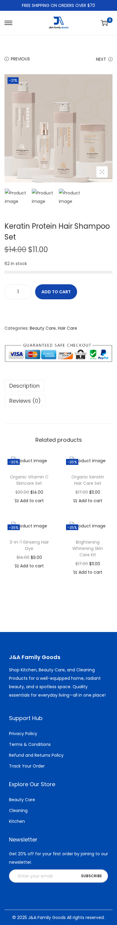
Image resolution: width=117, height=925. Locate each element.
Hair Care (67, 328)
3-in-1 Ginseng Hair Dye (29, 545)
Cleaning (18, 810)
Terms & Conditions (30, 744)
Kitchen (17, 821)
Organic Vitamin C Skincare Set (29, 480)
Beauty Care (43, 328)
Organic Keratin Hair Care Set (87, 480)
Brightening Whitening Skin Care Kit (87, 548)
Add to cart (56, 292)
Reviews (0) (25, 400)
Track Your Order (27, 766)
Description (24, 385)
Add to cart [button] (32, 501)
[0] (104, 22)
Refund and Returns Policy (36, 755)
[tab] (58, 386)
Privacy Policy (23, 734)
